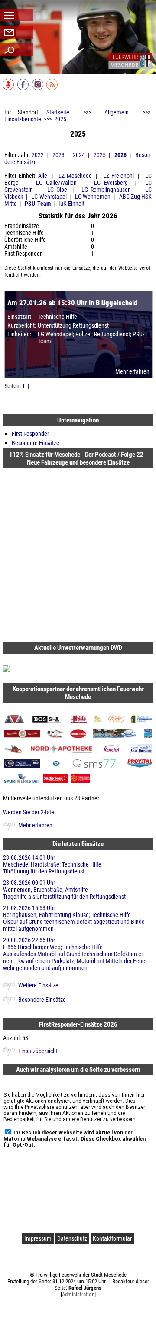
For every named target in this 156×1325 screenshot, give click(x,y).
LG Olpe (57, 189)
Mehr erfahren (132, 371)
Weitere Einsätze (38, 985)
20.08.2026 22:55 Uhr (75, 954)
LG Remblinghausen (106, 189)
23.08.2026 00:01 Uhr (64, 889)
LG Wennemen (92, 196)
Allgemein (116, 112)
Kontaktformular (112, 1238)
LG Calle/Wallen (56, 182)
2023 (58, 154)
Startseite (57, 112)
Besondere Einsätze (35, 442)
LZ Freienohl (118, 175)
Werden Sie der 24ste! (29, 812)
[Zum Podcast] (9, 88)
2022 (38, 154)
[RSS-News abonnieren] (52, 88)
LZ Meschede (75, 175)
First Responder (30, 433)
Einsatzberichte (22, 119)
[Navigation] (130, 61)
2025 (60, 119)
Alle (42, 175)
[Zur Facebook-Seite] (23, 88)
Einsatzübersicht (38, 1050)
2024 (79, 154)
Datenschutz (72, 1238)
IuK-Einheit (71, 203)
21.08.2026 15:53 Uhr (74, 918)
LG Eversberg (110, 182)
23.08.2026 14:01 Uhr (52, 864)
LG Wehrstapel (48, 196)
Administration (78, 1294)
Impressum (38, 1238)
